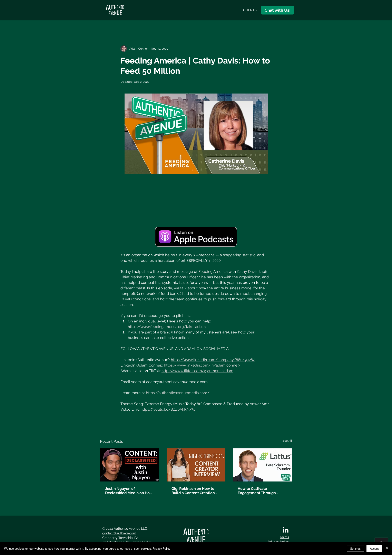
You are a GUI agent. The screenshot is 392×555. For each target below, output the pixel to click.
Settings (355, 548)
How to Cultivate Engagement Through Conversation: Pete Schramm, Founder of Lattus (257, 490)
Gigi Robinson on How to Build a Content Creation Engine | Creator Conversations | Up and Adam (193, 490)
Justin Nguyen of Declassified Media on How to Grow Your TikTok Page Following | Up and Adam (129, 490)
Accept (374, 548)
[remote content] (196, 200)
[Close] (387, 548)
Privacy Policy (161, 548)
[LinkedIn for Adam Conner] (285, 530)
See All (287, 440)
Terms (284, 537)
